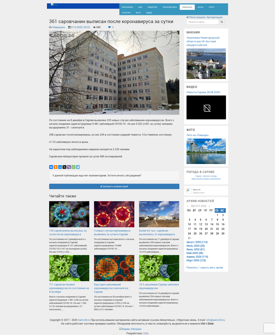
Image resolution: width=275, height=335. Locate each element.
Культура (212, 7)
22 (217, 231)
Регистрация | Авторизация (205, 20)
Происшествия (163, 7)
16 (223, 227)
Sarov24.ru (84, 323)
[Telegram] (78, 170)
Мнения (193, 35)
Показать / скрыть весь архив (205, 270)
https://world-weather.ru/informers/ (206, 182)
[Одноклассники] (55, 170)
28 (211, 236)
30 (223, 236)
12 (200, 227)
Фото (124, 14)
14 (211, 227)
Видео (133, 14)
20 (206, 231)
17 (189, 231)
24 (189, 236)
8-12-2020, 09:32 (80, 30)
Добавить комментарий (115, 189)
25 (195, 236)
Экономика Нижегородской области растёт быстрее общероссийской (203, 44)
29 (217, 236)
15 (217, 227)
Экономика (126, 7)
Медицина (179, 7)
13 (206, 227)
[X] (64, 170)
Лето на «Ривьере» (198, 138)
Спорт (201, 7)
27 (206, 236)
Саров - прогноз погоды (206, 179)
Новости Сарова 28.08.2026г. (204, 95)
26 (200, 236)
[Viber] (69, 170)
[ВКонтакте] (51, 170)
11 (195, 227)
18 (195, 231)
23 (223, 231)
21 (211, 231)
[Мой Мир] (60, 170)
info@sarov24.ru (215, 323)
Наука (190, 7)
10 (189, 227)
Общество (149, 7)
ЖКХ (137, 7)
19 (200, 231)
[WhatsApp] (73, 170)
